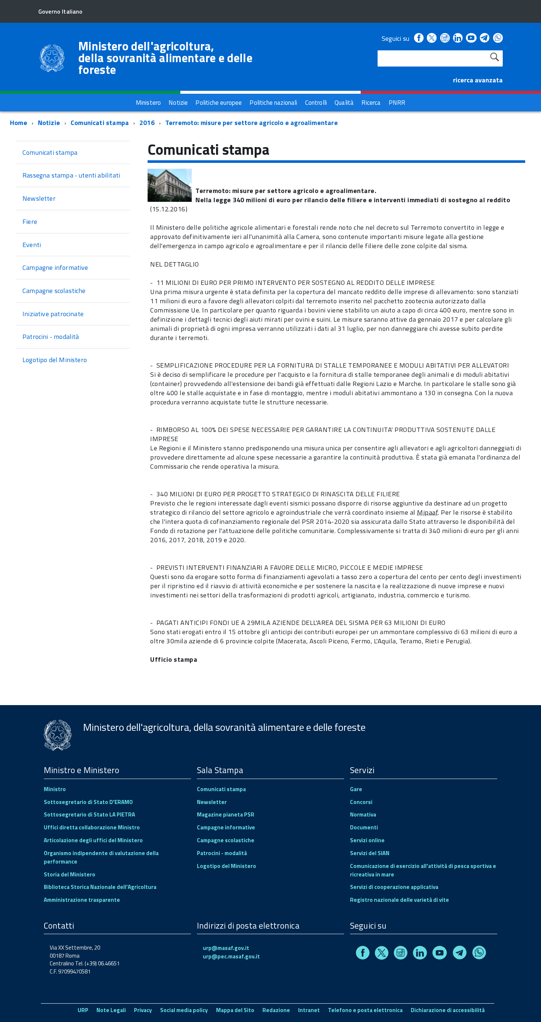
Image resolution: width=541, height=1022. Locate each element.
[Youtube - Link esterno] (471, 38)
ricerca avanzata (478, 80)
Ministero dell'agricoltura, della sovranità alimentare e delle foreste (165, 57)
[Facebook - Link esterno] (419, 38)
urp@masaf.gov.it (226, 948)
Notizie (49, 123)
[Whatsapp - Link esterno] (498, 38)
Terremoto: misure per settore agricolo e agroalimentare (251, 123)
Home (18, 123)
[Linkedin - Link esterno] (458, 38)
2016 (147, 123)
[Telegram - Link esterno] (485, 38)
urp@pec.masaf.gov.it (231, 956)
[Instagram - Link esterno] (445, 38)
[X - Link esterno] (431, 38)
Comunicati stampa (100, 123)
